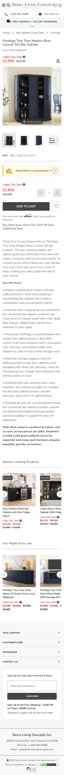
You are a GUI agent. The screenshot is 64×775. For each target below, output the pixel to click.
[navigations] (4, 5)
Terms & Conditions (14, 764)
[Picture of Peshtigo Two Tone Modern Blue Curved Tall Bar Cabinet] (9, 140)
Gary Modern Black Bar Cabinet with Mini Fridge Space (16, 512)
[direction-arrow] (4, 494)
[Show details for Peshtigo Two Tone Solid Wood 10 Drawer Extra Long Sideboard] (19, 570)
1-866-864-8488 (18, 14)
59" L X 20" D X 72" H (22, 155)
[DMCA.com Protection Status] (48, 764)
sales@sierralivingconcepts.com (36, 749)
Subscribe (32, 696)
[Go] (55, 171)
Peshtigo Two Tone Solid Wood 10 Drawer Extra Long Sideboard (19, 593)
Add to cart (26, 206)
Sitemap (31, 764)
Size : (6, 155)
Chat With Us (51, 14)
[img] (58, 61)
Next (58, 140)
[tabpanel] (32, 342)
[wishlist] (55, 5)
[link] (32, 769)
